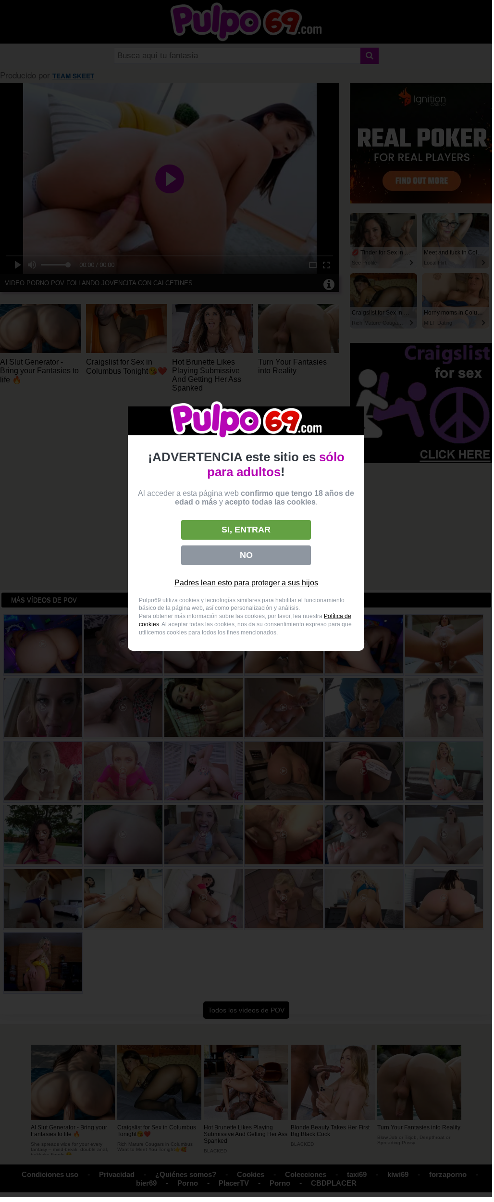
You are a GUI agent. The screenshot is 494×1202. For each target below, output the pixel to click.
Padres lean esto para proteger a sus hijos (246, 583)
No (246, 555)
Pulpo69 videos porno (246, 420)
